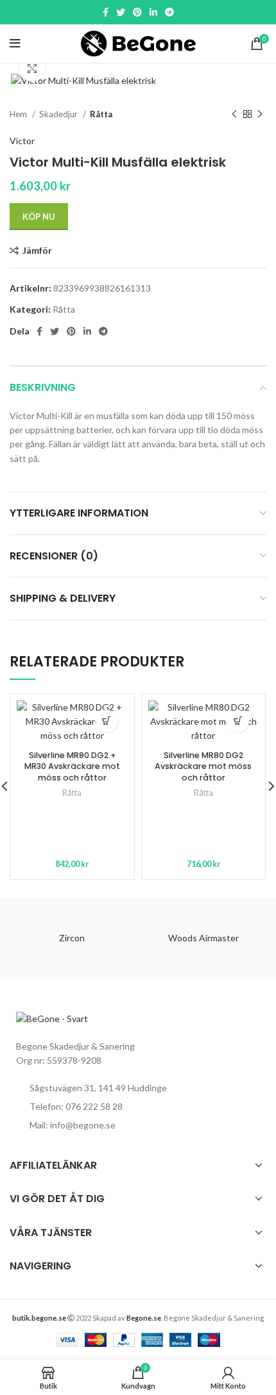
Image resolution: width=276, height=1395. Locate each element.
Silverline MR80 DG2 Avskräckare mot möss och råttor (203, 766)
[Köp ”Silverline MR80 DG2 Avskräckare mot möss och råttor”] (238, 721)
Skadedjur (59, 114)
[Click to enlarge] (32, 68)
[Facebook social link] (105, 12)
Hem (19, 114)
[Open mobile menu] (15, 43)
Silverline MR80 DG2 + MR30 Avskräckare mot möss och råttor (72, 766)
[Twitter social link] (120, 12)
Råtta (101, 114)
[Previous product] (234, 114)
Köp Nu (38, 216)
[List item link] (138, 1107)
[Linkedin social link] (153, 12)
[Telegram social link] (169, 12)
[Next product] (260, 114)
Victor (22, 140)
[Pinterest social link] (137, 12)
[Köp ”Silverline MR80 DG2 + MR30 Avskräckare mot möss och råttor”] (107, 721)
